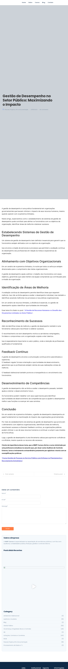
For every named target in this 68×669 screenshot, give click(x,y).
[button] (34, 587)
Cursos (37, 2)
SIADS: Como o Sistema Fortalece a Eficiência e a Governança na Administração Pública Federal (31, 561)
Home (24, 2)
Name (4, 493)
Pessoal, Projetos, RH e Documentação (16, 109)
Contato (50, 2)
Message (5, 506)
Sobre (30, 2)
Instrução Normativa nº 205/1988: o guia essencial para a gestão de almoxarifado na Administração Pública (33, 558)
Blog (43, 2)
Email (4, 499)
